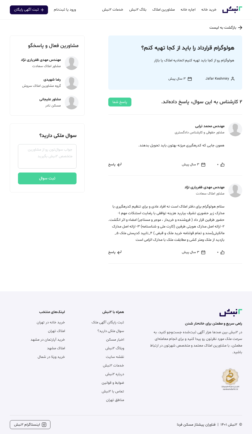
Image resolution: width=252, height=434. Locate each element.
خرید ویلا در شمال (51, 357)
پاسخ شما (119, 102)
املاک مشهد (56, 348)
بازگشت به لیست (222, 27)
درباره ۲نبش (114, 374)
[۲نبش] (232, 12)
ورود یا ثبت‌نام (65, 9)
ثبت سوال (47, 178)
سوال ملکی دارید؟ (110, 331)
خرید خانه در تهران (51, 322)
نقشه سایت (115, 357)
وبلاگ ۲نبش (114, 348)
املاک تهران (56, 331)
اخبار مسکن (115, 339)
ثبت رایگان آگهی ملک (108, 322)
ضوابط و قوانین (113, 382)
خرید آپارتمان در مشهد (48, 339)
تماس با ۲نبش (113, 391)
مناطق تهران (115, 400)
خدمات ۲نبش (113, 365)
